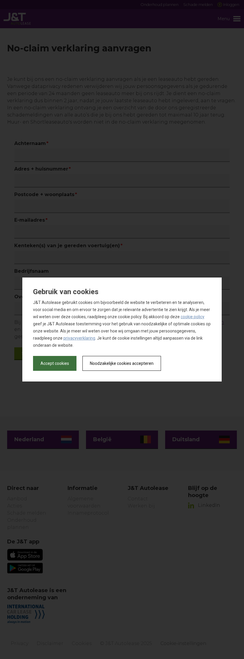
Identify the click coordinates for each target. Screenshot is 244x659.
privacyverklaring (79, 338)
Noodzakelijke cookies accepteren (122, 363)
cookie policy (192, 316)
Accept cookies (54, 363)
